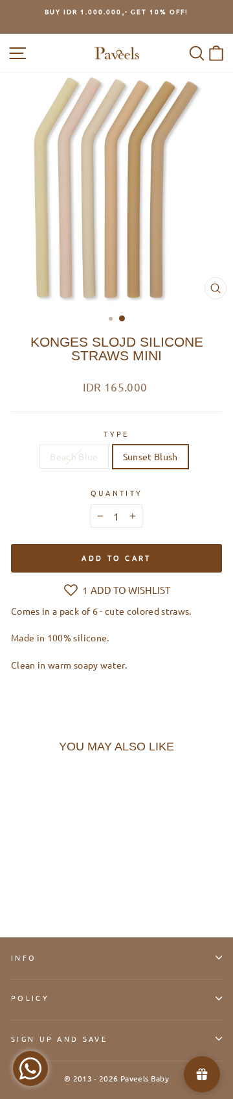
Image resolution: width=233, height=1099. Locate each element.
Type (116, 433)
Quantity (117, 493)
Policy (30, 998)
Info (23, 957)
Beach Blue (74, 456)
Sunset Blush (150, 456)
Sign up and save (59, 1038)
